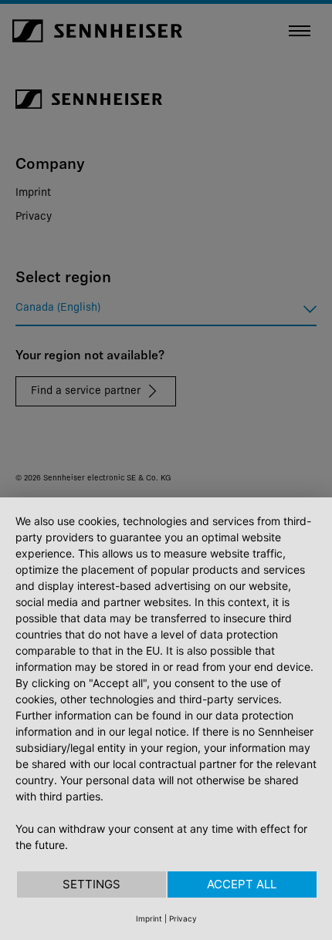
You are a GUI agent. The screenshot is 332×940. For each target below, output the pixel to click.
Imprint (149, 918)
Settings (91, 884)
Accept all (241, 884)
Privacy (183, 918)
